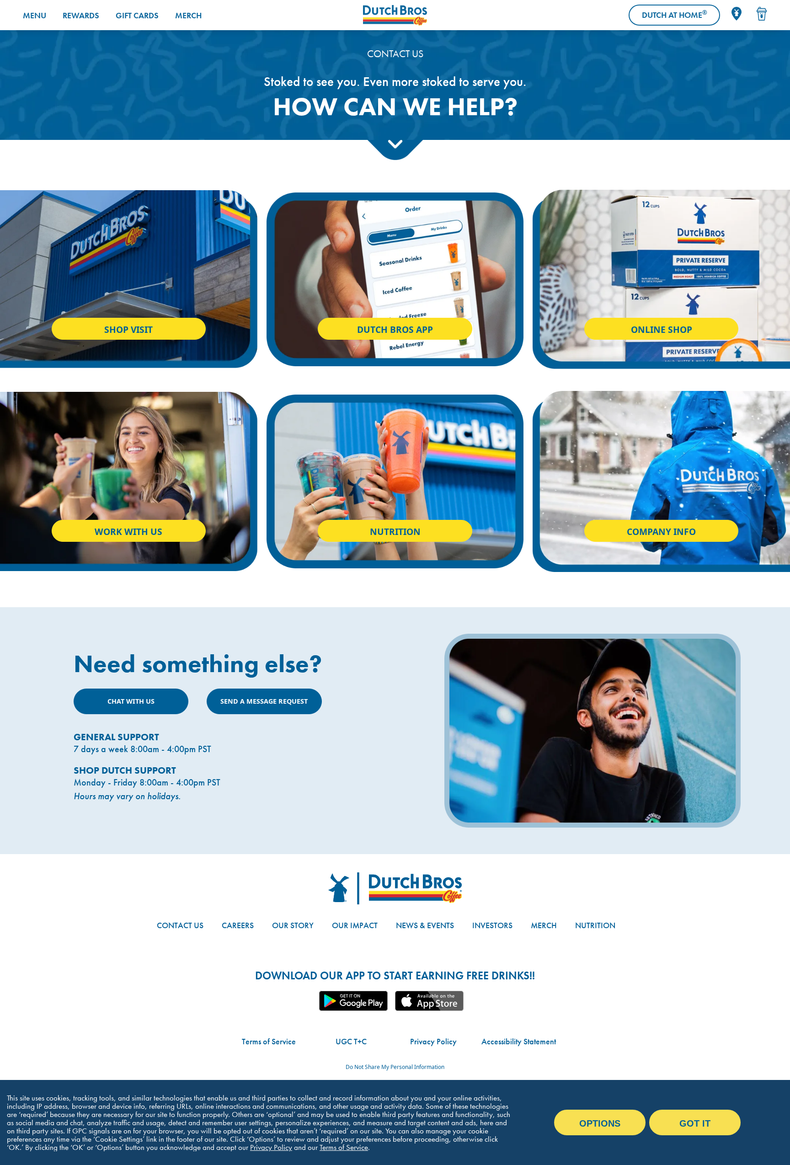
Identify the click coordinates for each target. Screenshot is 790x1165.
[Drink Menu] (761, 13)
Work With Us (128, 531)
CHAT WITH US (131, 701)
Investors (492, 925)
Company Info (661, 531)
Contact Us (180, 925)
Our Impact (355, 925)
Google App (353, 1001)
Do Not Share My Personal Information (395, 1067)
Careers (238, 925)
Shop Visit (128, 329)
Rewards (81, 15)
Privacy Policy (433, 1041)
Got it (694, 1123)
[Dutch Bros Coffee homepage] (395, 15)
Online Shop (661, 329)
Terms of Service (269, 1041)
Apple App (429, 1001)
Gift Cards (137, 15)
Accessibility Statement (518, 1041)
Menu (34, 15)
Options (599, 1123)
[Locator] (736, 13)
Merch (188, 15)
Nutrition (395, 531)
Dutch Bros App (395, 329)
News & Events (425, 925)
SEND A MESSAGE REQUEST (264, 701)
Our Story (293, 925)
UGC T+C (351, 1041)
